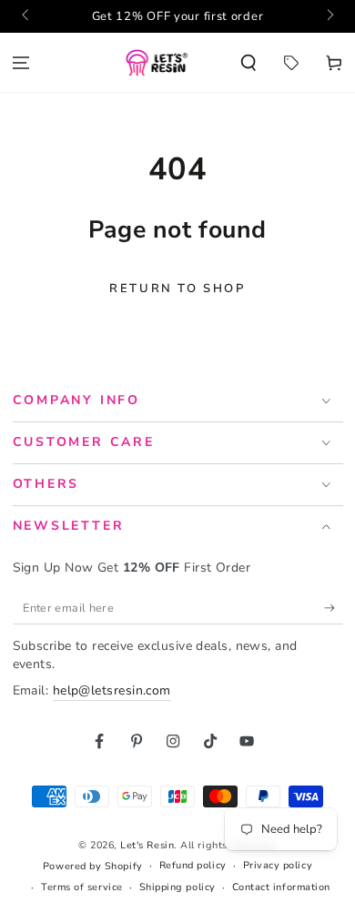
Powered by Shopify (93, 866)
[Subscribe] (333, 609)
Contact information (281, 887)
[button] (249, 62)
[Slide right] (329, 16)
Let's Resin (147, 845)
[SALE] (290, 62)
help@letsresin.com (112, 690)
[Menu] (21, 62)
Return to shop (177, 288)
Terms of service (82, 887)
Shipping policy (177, 887)
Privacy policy (278, 865)
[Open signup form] (177, 16)
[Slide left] (27, 16)
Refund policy (193, 865)
